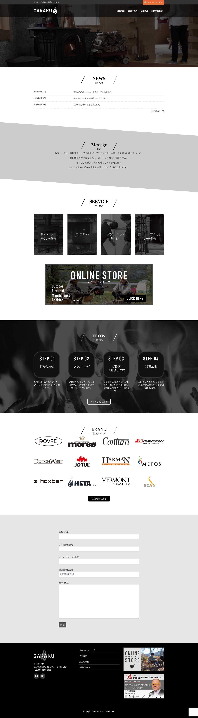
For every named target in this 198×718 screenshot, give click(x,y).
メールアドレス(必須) (69, 557)
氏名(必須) (64, 532)
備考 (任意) (64, 582)
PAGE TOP (191, 694)
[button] (157, 111)
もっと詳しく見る (99, 402)
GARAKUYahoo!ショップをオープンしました (92, 92)
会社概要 (83, 656)
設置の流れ (84, 662)
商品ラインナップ (87, 650)
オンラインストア (155, 2)
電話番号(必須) (66, 570)
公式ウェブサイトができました (86, 105)
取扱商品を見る (99, 498)
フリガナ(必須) (66, 545)
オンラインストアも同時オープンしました (91, 98)
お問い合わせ (85, 667)
